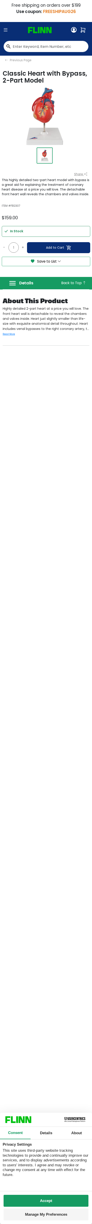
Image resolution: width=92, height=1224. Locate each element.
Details (26, 283)
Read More (9, 334)
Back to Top (71, 282)
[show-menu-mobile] (5, 30)
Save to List (47, 261)
